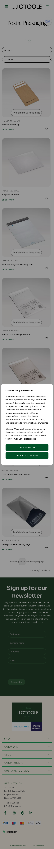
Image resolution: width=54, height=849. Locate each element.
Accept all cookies (27, 455)
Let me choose (27, 447)
